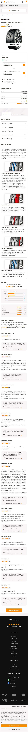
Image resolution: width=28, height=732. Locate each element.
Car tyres (14, 664)
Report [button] (4, 347)
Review (23, 114)
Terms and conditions (14, 648)
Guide (5, 5)
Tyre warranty (14, 636)
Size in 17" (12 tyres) (7, 123)
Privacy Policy (14, 653)
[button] (14, 293)
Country (14, 651)
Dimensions (6, 114)
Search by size (15, 10)
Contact (14, 686)
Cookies (14, 656)
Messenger (12, 683)
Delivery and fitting (13, 5)
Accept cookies (14, 725)
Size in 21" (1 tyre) (7, 139)
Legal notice (14, 646)
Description (15, 114)
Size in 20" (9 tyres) (7, 135)
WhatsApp (12, 680)
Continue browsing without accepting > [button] (19, 706)
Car (1, 5)
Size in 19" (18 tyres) (7, 131)
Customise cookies (14, 729)
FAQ (14, 688)
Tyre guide (14, 638)
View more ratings (14, 610)
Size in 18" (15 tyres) (7, 127)
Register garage (14, 643)
